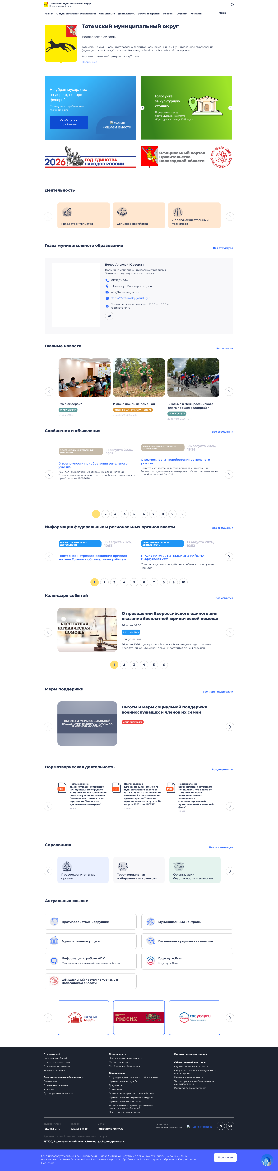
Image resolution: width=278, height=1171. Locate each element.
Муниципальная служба (123, 1081)
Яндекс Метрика (108, 1156)
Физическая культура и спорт (78, 410)
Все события (224, 598)
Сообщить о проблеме (69, 122)
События (182, 13)
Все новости (224, 348)
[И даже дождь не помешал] (85, 377)
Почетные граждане (56, 1085)
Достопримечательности (59, 1093)
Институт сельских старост (190, 1054)
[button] (230, 216)
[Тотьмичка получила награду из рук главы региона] (193, 377)
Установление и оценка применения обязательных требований (131, 1107)
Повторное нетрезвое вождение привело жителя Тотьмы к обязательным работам (93, 557)
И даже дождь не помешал (80, 404)
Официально (107, 13)
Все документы (222, 769)
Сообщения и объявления (124, 1066)
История (49, 1089)
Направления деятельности (125, 1058)
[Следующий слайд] (230, 108)
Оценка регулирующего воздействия (131, 1093)
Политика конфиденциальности (169, 1126)
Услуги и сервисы (149, 13)
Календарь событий (56, 1058)
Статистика (115, 1089)
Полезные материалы (57, 1066)
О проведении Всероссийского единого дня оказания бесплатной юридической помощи (170, 616)
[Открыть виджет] (267, 1160)
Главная (48, 13)
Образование (177, 413)
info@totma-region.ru (111, 1128)
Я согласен (225, 1157)
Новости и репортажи (57, 1062)
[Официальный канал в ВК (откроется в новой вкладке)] (230, 1126)
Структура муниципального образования (133, 1077)
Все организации (221, 847)
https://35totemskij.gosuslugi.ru (131, 298)
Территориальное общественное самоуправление (194, 1082)
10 (182, 514)
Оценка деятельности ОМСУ (191, 1066)
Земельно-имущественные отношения (76, 451)
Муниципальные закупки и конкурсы (131, 1097)
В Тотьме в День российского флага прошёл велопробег (136, 406)
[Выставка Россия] (83, 1018)
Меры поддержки (119, 1062)
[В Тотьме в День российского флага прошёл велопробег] (139, 377)
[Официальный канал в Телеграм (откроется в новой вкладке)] (221, 1126)
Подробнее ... (90, 62)
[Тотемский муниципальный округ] (61, 44)
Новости (168, 13)
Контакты (196, 13)
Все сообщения (222, 431)
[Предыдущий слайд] (142, 108)
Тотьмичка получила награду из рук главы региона (192, 406)
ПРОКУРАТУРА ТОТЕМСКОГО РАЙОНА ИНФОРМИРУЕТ (172, 557)
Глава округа (122, 413)
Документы (115, 1085)
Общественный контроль (189, 1062)
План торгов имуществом (124, 1112)
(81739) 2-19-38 (79, 1128)
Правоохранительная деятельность (73, 543)
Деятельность (126, 13)
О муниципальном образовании (76, 13)
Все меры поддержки (218, 691)
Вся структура (223, 248)
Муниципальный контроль (125, 1101)
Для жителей (52, 1054)
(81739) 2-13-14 (52, 1128)
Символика (50, 1081)
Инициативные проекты (188, 1077)
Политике (47, 1163)
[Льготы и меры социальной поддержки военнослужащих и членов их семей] (87, 723)
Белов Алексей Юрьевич (124, 264)
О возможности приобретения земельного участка (93, 465)
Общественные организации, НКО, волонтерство (195, 1072)
